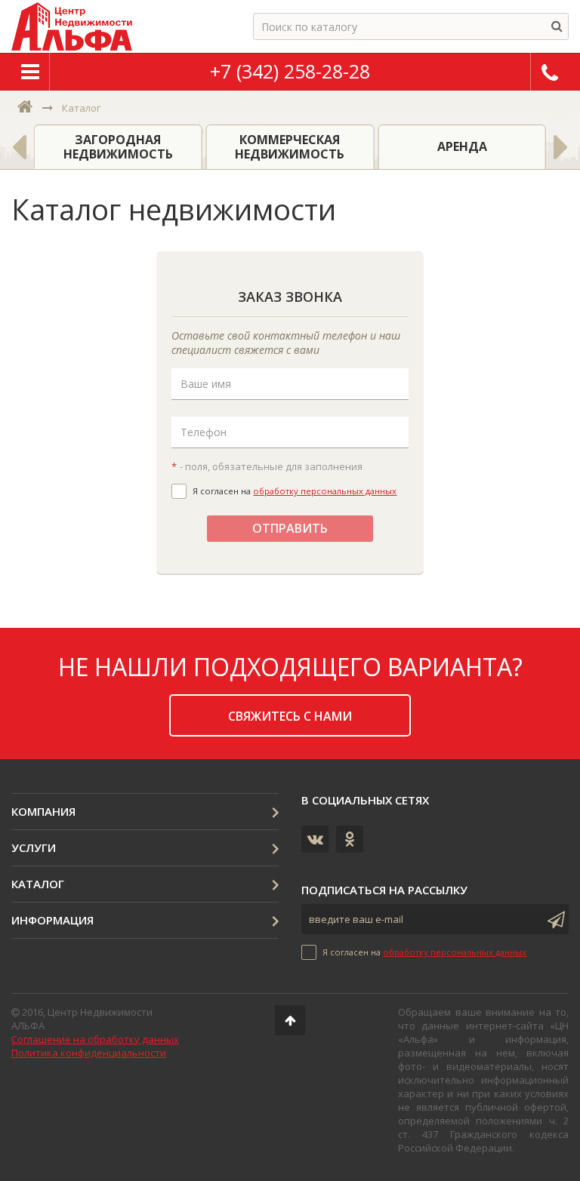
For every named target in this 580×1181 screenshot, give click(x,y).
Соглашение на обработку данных (95, 1039)
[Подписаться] (553, 919)
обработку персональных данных (324, 491)
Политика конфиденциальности (88, 1053)
